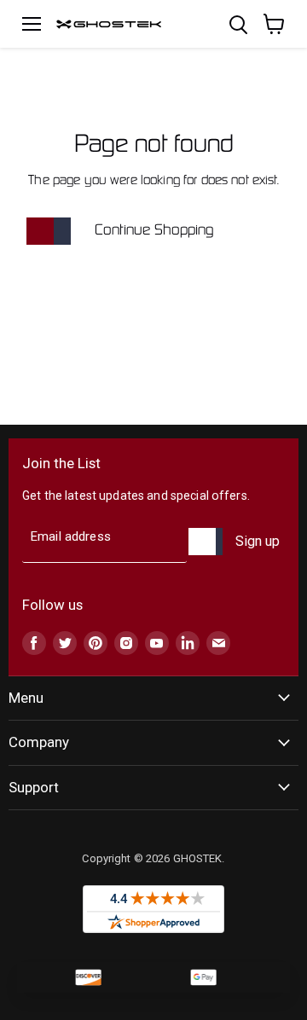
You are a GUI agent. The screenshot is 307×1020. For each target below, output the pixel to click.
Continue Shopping (154, 230)
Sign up (257, 541)
